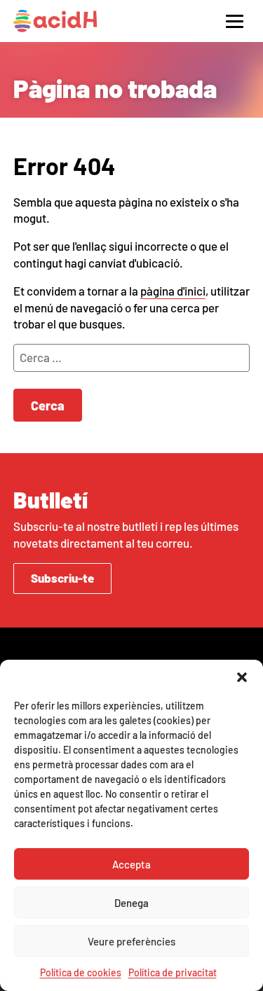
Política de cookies (80, 972)
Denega (131, 902)
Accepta (131, 864)
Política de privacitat (172, 972)
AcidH (55, 21)
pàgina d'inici (172, 291)
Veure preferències (131, 941)
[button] (242, 677)
